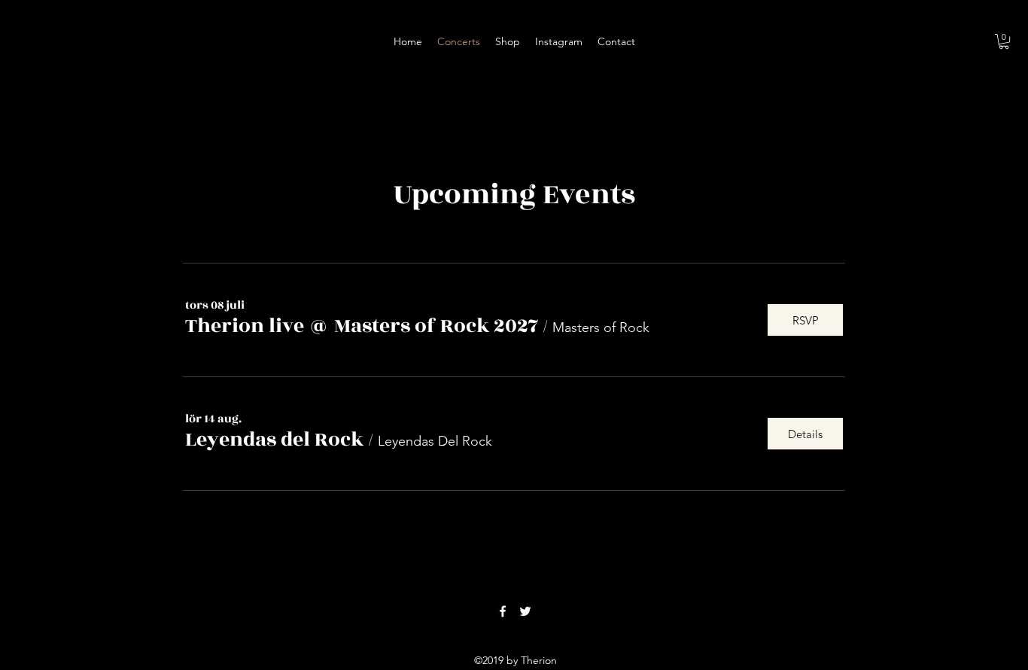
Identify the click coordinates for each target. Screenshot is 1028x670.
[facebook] (502, 611)
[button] (1004, 41)
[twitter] (525, 611)
